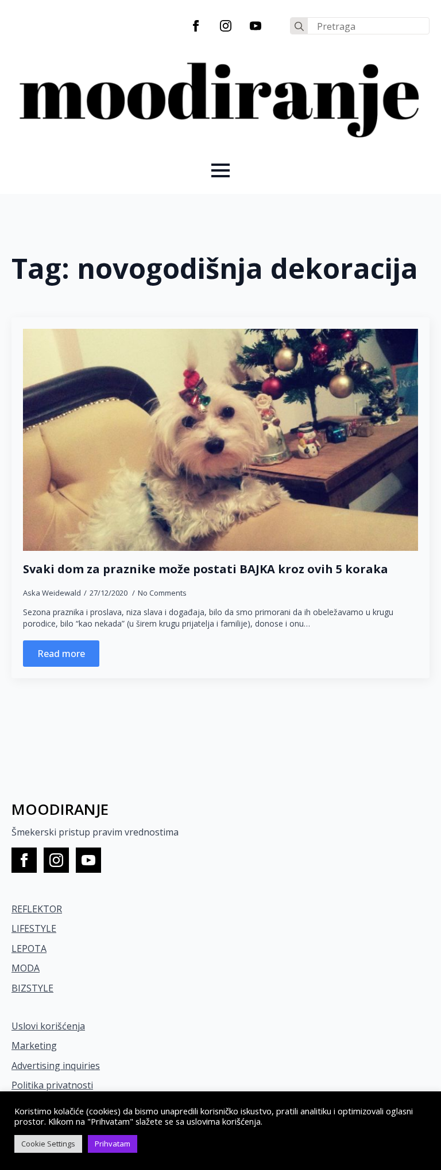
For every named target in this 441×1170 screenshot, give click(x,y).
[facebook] (195, 25)
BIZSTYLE (32, 988)
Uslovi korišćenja (48, 1026)
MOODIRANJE (60, 809)
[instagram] (225, 25)
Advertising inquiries (55, 1065)
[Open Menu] (220, 170)
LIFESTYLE (33, 928)
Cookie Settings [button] (48, 1143)
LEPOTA (29, 948)
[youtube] (255, 25)
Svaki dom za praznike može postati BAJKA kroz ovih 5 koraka (205, 569)
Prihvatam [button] (112, 1143)
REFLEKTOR (36, 909)
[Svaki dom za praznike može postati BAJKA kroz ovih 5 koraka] (220, 440)
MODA (25, 968)
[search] (299, 26)
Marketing (34, 1045)
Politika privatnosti (52, 1085)
